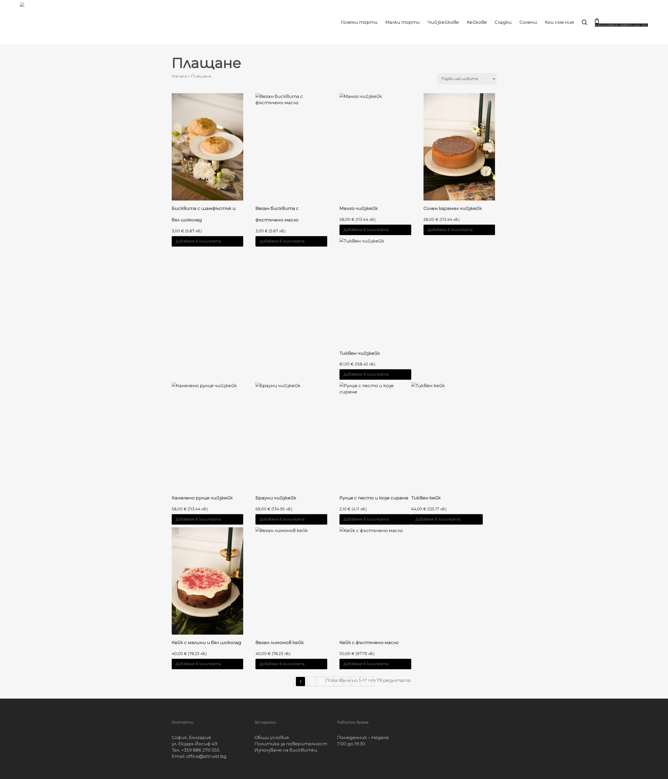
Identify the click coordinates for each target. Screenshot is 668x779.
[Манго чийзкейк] (375, 146)
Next (367, 681)
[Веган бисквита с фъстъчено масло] (291, 146)
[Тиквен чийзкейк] (375, 291)
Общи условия (271, 737)
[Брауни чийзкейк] (291, 436)
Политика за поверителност (290, 743)
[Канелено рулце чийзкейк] (207, 436)
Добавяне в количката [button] (198, 241)
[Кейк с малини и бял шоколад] (207, 581)
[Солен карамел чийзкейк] (459, 146)
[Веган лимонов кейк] (291, 581)
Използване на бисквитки (285, 750)
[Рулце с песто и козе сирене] (375, 436)
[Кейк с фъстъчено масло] (375, 581)
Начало (179, 76)
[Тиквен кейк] (447, 436)
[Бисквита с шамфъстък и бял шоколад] (207, 146)
